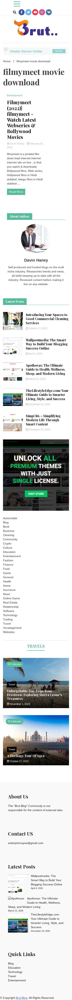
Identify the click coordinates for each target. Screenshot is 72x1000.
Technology (10, 615)
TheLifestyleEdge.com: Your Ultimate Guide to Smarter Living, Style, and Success (47, 394)
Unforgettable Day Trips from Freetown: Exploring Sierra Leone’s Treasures (34, 695)
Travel (7, 623)
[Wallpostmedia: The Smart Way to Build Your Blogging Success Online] (18, 884)
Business (8, 530)
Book (6, 526)
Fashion (8, 560)
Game (7, 573)
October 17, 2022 (37, 328)
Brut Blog (21, 997)
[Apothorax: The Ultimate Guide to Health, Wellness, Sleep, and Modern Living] (16, 898)
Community (10, 539)
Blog (6, 522)
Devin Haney (17, 143)
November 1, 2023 (19, 704)
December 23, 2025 (39, 429)
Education (9, 552)
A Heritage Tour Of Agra (25, 756)
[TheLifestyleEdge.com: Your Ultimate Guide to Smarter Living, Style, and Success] (18, 923)
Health (7, 581)
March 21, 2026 (37, 379)
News (6, 594)
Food (6, 568)
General (8, 577)
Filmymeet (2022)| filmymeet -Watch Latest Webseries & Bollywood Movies (21, 119)
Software (8, 611)
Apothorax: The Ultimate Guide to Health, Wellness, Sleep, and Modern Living (45, 369)
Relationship (11, 606)
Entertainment (14, 95)
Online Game (11, 598)
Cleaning (8, 535)
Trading (8, 619)
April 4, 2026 (35, 353)
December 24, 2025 (39, 404)
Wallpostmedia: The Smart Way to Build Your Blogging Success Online (47, 344)
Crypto (7, 543)
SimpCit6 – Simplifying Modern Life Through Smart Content (43, 420)
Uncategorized (12, 627)
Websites (9, 632)
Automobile (10, 518)
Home (7, 585)
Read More (16, 191)
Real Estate (10, 602)
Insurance (9, 589)
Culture (7, 547)
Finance (8, 564)
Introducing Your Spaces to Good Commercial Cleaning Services (47, 319)
